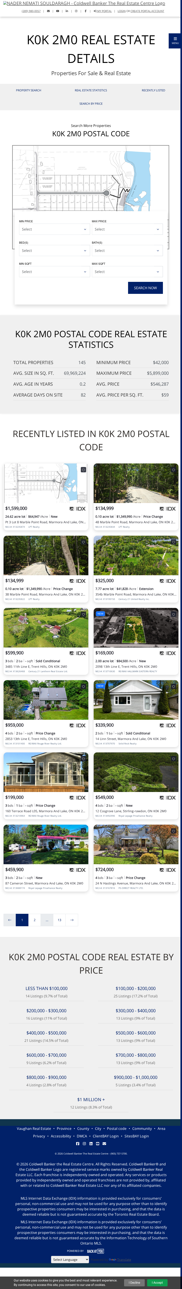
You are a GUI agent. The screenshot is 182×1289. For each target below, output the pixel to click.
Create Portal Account (147, 11)
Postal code (117, 1128)
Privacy (39, 1136)
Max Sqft (98, 263)
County (83, 1128)
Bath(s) (97, 242)
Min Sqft (25, 263)
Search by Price (91, 104)
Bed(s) (23, 242)
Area (161, 1128)
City (98, 1128)
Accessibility (61, 1136)
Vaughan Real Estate (34, 1128)
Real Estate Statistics (91, 90)
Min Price (26, 221)
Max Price (99, 221)
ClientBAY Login (106, 1136)
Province (64, 1128)
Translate (124, 1259)
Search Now (145, 287)
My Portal (104, 11)
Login (122, 11)
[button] (175, 40)
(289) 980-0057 (31, 11)
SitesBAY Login (137, 1136)
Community (142, 1128)
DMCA (82, 1136)
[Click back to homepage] (82, 3)
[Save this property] (83, 469)
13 (59, 920)
